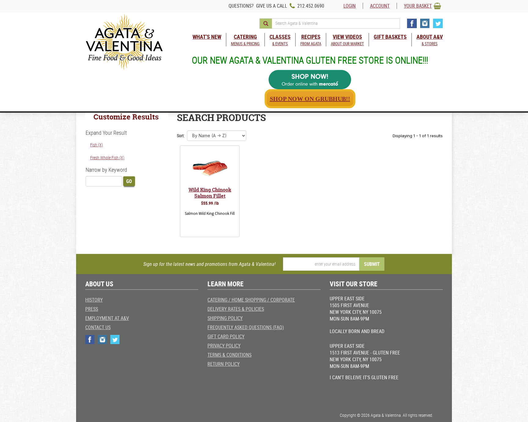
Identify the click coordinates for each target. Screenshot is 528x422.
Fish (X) (96, 145)
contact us (98, 327)
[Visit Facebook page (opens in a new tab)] (412, 23)
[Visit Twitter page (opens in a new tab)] (438, 23)
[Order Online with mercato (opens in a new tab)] (310, 79)
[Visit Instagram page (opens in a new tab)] (425, 23)
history (94, 299)
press (91, 309)
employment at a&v (107, 318)
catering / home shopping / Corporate (251, 299)
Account (380, 5)
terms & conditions (229, 354)
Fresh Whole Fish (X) (107, 157)
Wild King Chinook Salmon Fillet (210, 192)
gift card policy (225, 336)
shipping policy (225, 318)
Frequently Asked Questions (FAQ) (245, 327)
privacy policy (223, 345)
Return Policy (223, 364)
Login (349, 5)
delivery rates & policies (235, 309)
